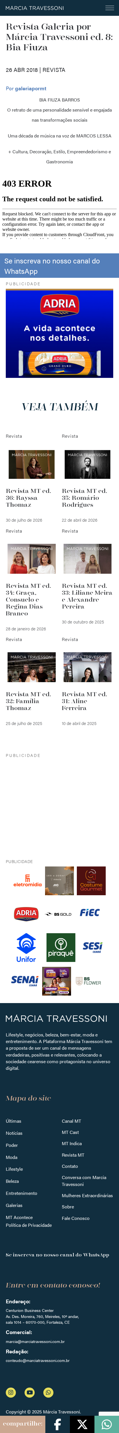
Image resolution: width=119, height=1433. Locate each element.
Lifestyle (14, 1169)
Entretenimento (21, 1193)
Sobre (68, 1206)
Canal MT (71, 1121)
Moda (11, 1157)
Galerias (14, 1205)
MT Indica (72, 1143)
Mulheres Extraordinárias (87, 1195)
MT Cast (70, 1132)
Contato (70, 1166)
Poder (12, 1145)
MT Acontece (19, 1217)
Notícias (14, 1133)
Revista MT (73, 1154)
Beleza (12, 1181)
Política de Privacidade (29, 1225)
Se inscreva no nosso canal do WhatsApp (52, 265)
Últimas (13, 1121)
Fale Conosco (76, 1218)
